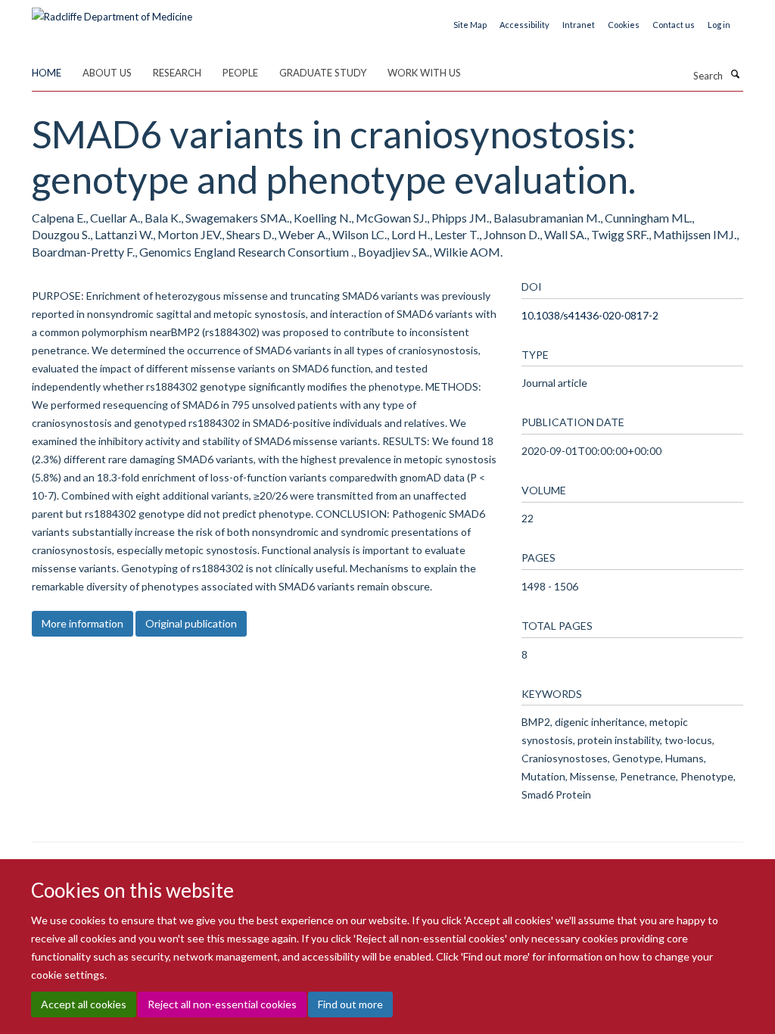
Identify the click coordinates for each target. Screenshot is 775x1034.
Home (46, 73)
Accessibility (524, 25)
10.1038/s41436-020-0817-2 (589, 315)
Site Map (470, 25)
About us (107, 73)
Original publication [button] (191, 623)
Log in (719, 25)
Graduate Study (322, 73)
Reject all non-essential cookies (222, 1004)
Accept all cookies (83, 1004)
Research (177, 73)
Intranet (578, 25)
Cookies (624, 25)
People (240, 73)
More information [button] (82, 623)
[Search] (735, 74)
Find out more (350, 1004)
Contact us (673, 25)
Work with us (424, 73)
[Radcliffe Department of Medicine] (112, 11)
